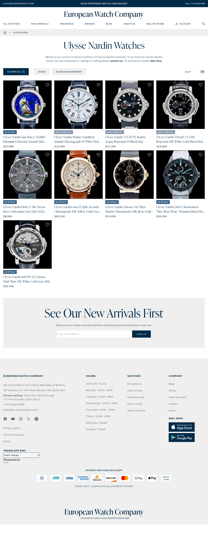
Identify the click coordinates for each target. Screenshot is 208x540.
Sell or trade (134, 404)
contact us (116, 61)
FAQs (6, 441)
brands (90, 24)
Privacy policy (12, 428)
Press (172, 410)
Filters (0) (13, 72)
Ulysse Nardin (20, 32)
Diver (41, 72)
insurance (66, 24)
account (185, 24)
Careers (173, 404)
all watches (11, 24)
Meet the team (178, 397)
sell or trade (155, 24)
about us (129, 24)
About (172, 390)
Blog (171, 384)
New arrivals (135, 390)
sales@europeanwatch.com (18, 4)
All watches (134, 384)
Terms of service (13, 435)
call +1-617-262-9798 (195, 4)
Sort (187, 72)
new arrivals (40, 24)
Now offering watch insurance (104, 3)
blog (109, 24)
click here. (156, 61)
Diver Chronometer (69, 72)
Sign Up (141, 334)
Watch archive (136, 410)
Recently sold (135, 397)
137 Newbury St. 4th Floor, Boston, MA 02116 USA (34, 390)
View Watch (28, 104)
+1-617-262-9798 (13, 404)
